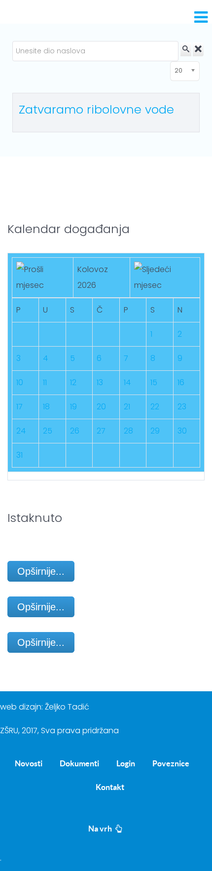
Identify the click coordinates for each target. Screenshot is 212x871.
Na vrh (100, 828)
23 (181, 406)
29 (155, 430)
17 (19, 406)
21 (127, 406)
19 (73, 406)
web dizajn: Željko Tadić (44, 707)
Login (125, 763)
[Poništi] (198, 49)
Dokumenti (79, 763)
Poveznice (170, 763)
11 (45, 382)
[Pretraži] (185, 49)
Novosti (28, 763)
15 (153, 382)
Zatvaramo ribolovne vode (96, 109)
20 (101, 406)
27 (101, 430)
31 (19, 455)
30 (182, 430)
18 (46, 406)
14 (127, 382)
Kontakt (110, 787)
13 (100, 382)
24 (21, 430)
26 (74, 430)
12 (73, 382)
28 (128, 430)
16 (180, 382)
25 (47, 430)
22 (154, 406)
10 (19, 382)
